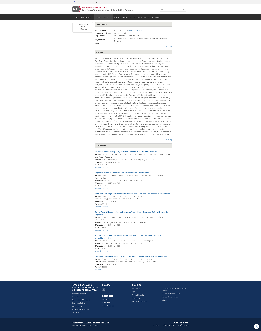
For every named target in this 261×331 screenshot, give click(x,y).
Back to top (167, 46)
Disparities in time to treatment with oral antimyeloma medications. (122, 172)
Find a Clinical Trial (108, 306)
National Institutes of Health (171, 294)
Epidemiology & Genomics (81, 300)
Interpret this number (136, 30)
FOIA (133, 292)
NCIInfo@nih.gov (183, 325)
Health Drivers (77, 306)
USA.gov (164, 300)
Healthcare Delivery (79, 303)
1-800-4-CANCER (168, 325)
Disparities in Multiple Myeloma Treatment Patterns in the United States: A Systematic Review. (132, 256)
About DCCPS (156, 17)
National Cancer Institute (170, 297)
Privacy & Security (138, 295)
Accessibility (136, 289)
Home (76, 17)
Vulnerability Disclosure (139, 301)
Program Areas (86, 17)
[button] (184, 10)
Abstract (82, 27)
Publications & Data (140, 17)
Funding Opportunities (121, 17)
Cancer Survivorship (79, 297)
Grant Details (83, 24)
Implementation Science (80, 309)
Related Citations (101, 167)
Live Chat (156, 325)
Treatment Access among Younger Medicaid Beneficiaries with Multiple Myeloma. (127, 152)
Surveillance (76, 312)
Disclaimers (136, 298)
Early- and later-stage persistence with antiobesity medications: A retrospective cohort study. (132, 193)
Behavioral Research (79, 294)
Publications (83, 29)
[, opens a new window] (104, 289)
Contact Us (105, 299)
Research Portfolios (102, 17)
